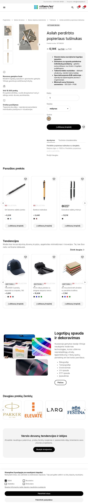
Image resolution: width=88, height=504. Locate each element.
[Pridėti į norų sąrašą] (83, 127)
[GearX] (76, 410)
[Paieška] (72, 7)
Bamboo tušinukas (40, 210)
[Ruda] (36, 219)
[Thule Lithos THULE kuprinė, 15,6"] (72, 268)
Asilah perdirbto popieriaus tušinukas (71, 20)
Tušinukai (53, 20)
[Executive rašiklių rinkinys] (72, 190)
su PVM (69, 49)
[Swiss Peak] (65, 206)
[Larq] (33, 410)
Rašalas (49, 104)
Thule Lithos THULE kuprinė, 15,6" (72, 289)
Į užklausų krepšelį (63, 127)
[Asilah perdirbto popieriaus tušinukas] (8, 30)
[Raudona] (39, 297)
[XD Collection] (10, 206)
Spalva (49, 115)
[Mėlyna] (8, 297)
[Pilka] (10, 219)
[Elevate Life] (12, 410)
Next (39, 44)
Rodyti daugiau (52, 155)
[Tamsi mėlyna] (10, 297)
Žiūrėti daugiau (76, 250)
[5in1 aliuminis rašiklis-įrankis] (16, 190)
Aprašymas (51, 140)
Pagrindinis (6, 20)
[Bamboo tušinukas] (44, 190)
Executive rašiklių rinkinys (71, 210)
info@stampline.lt (79, 2)
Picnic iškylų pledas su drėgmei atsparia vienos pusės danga (14, 289)
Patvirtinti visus (44, 493)
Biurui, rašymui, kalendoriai (37, 20)
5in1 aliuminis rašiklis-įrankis (15, 210)
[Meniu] (4, 7)
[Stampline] (44, 7)
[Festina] (55, 410)
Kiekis (49, 93)
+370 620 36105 (58, 2)
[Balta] (6, 219)
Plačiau (60, 382)
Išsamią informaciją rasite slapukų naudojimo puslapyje (25, 487)
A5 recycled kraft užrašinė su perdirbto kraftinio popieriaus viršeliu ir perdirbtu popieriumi (43, 289)
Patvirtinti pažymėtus (44, 500)
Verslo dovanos (19, 20)
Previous (18, 44)
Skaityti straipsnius (44, 449)
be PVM (61, 49)
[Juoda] (8, 219)
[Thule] (79, 284)
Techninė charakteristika (67, 140)
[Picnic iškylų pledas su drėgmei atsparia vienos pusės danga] (16, 268)
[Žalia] (13, 297)
